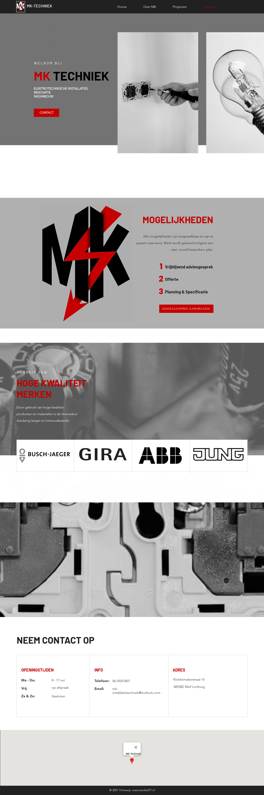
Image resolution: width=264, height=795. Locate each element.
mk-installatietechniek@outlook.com (136, 691)
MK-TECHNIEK (39, 5)
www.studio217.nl (143, 790)
